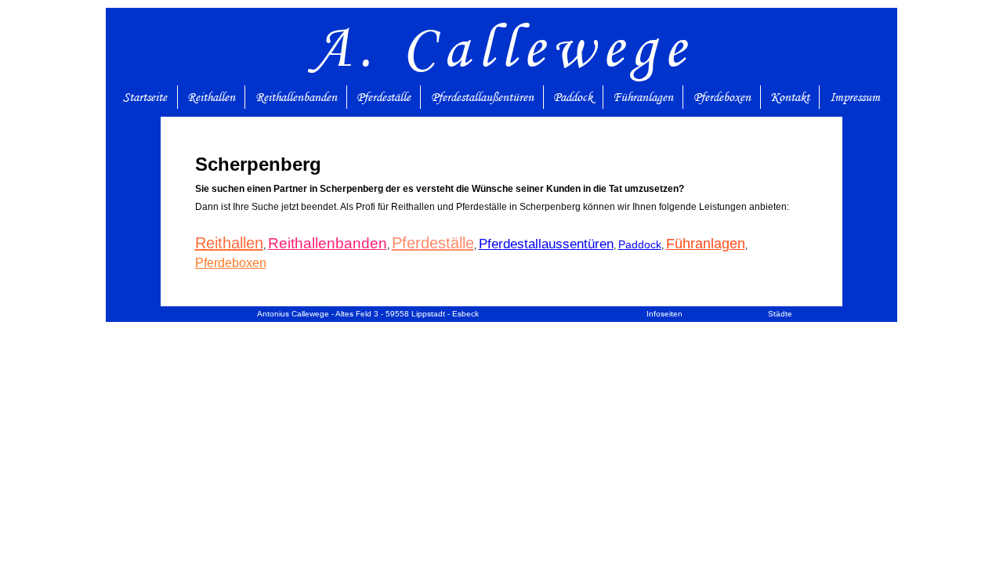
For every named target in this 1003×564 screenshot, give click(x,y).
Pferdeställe (384, 97)
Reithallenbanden (296, 97)
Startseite (145, 97)
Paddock (572, 97)
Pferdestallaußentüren (482, 97)
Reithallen (211, 97)
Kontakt (789, 97)
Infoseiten (664, 313)
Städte (780, 313)
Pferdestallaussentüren (546, 244)
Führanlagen (643, 97)
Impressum (855, 97)
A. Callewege (502, 47)
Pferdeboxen (722, 97)
